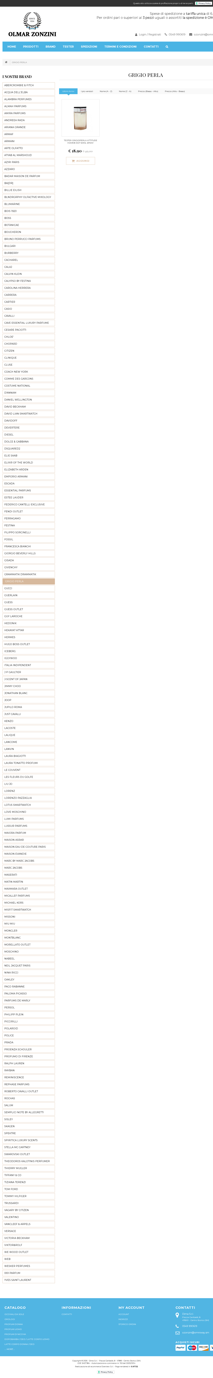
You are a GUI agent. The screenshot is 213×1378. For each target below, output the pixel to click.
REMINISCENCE (14, 1077)
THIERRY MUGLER (15, 1168)
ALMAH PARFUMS (15, 106)
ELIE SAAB (10, 455)
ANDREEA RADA (14, 120)
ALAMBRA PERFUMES (18, 99)
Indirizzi (123, 1319)
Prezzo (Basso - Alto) (148, 91)
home (11, 46)
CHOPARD (10, 343)
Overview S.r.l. (107, 1366)
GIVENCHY (10, 567)
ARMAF (8, 134)
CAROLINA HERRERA (17, 287)
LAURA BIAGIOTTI (15, 756)
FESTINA (9, 525)
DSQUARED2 (12, 448)
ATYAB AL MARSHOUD (18, 155)
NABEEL (9, 958)
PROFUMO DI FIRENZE (18, 1056)
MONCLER (10, 930)
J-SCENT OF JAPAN (15, 679)
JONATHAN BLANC (15, 693)
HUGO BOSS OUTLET (17, 644)
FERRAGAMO (12, 518)
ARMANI (9, 141)
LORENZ (9, 790)
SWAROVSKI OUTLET (17, 1154)
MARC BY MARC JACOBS (19, 860)
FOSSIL (8, 539)
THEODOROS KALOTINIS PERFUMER (27, 1161)
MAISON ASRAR (14, 839)
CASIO (8, 308)
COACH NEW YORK (16, 371)
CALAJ (8, 266)
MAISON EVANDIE (15, 853)
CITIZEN (9, 350)
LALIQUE (9, 735)
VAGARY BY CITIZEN (16, 1210)
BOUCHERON (12, 232)
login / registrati (150, 34)
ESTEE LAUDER (13, 497)
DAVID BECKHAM (15, 406)
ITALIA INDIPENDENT (17, 665)
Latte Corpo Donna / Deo (19, 1344)
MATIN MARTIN (13, 881)
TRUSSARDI (11, 1203)
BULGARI (10, 246)
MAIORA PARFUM (15, 832)
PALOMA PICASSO (15, 993)
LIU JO (8, 783)
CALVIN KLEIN (13, 273)
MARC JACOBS (13, 867)
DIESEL (8, 434)
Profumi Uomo (13, 1329)
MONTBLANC (12, 937)
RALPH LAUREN (14, 1063)
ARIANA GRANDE (15, 127)
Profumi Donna (13, 1324)
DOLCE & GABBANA (16, 441)
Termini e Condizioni (120, 46)
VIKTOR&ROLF (13, 1245)
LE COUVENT (12, 770)
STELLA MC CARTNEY (17, 1147)
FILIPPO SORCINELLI (17, 532)
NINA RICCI (11, 972)
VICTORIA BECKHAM (17, 1238)
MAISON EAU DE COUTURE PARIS (25, 846)
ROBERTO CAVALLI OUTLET (21, 1091)
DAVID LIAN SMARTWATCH (20, 413)
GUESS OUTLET (13, 609)
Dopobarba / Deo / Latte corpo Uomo (26, 1339)
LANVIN (9, 749)
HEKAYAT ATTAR (14, 630)
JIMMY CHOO (12, 686)
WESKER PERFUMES (17, 1266)
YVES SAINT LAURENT (17, 1280)
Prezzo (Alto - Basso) (175, 91)
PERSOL (9, 1007)
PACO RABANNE (14, 986)
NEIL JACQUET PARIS (17, 965)
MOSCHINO (11, 951)
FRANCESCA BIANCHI (17, 546)
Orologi (9, 1319)
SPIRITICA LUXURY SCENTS (21, 1140)
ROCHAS (9, 1098)
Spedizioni (89, 46)
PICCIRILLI (11, 1021)
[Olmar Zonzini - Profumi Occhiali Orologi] (32, 24)
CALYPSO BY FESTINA (17, 280)
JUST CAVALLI (12, 714)
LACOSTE (10, 728)
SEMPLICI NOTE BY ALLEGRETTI (24, 1112)
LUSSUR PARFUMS (15, 825)
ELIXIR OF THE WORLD (18, 462)
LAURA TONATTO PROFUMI (21, 763)
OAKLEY (9, 979)
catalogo (15, 1308)
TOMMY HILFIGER (15, 1196)
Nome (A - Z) (106, 91)
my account (131, 1308)
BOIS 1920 (10, 211)
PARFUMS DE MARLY (17, 1000)
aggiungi (82, 160)
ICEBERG (10, 651)
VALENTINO (11, 1217)
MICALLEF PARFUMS (17, 895)
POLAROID (11, 1028)
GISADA (9, 560)
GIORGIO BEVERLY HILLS (20, 553)
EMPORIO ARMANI (16, 476)
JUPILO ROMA (13, 707)
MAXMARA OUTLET (16, 888)
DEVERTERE (12, 427)
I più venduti (87, 91)
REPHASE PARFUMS (16, 1084)
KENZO (8, 721)
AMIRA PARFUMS (15, 113)
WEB (7, 1259)
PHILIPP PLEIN (13, 1014)
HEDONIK (10, 623)
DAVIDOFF (10, 420)
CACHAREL (11, 259)
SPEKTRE (10, 1133)
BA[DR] (8, 183)
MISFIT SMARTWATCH (17, 909)
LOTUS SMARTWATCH (17, 804)
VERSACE (10, 1231)
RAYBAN (9, 1070)
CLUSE (8, 364)
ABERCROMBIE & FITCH (19, 85)
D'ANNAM (10, 392)
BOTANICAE (11, 225)
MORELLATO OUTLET (17, 944)
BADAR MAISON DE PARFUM (22, 176)
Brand (51, 46)
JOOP (7, 700)
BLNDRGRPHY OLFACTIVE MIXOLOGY (27, 197)
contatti (185, 1308)
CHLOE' (9, 336)
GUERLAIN (10, 595)
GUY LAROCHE (13, 616)
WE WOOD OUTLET (16, 1252)
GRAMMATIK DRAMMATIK (20, 574)
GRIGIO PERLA (19, 62)
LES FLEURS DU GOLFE (18, 776)
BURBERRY (11, 253)
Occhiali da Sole (14, 1314)
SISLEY (8, 1119)
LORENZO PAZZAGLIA (18, 797)
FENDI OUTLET (13, 511)
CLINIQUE (10, 357)
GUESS (8, 602)
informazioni (76, 1308)
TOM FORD (11, 1189)
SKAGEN (9, 1126)
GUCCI (8, 588)
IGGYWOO (10, 658)
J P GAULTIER (12, 672)
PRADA (8, 1042)
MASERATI (10, 874)
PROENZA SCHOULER (18, 1049)
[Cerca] (167, 47)
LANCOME (10, 742)
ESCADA (9, 483)
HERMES (9, 637)
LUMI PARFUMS (14, 818)
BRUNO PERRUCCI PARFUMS (22, 239)
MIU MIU (9, 923)
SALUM (8, 1105)
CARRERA (10, 294)
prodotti (30, 46)
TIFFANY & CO (12, 1175)
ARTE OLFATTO (13, 148)
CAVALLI (9, 315)
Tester (68, 46)
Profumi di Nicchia (15, 1334)
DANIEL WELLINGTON (18, 399)
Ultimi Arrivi (68, 91)
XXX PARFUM (12, 1273)
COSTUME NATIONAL (17, 385)
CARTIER (9, 301)
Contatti (151, 46)
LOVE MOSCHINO (15, 811)
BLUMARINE (12, 204)
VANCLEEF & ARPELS (17, 1224)
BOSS (7, 218)
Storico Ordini (127, 1324)
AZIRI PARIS (11, 162)
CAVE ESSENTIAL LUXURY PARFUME (26, 322)
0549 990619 (177, 34)
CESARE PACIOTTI (15, 329)
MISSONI (9, 916)
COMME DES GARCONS (18, 378)
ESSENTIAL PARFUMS (17, 490)
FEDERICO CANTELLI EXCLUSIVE (24, 504)
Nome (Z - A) (125, 91)
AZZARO (9, 169)
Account (123, 1314)
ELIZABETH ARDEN (16, 469)
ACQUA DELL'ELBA (16, 92)
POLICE (9, 1035)
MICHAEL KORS (13, 902)
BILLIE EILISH (12, 190)
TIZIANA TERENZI (15, 1182)
